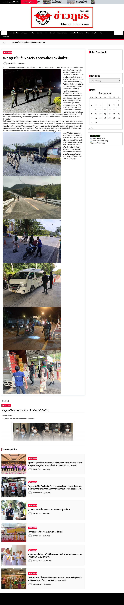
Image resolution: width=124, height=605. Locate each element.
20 (110, 114)
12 (105, 109)
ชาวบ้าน (39, 33)
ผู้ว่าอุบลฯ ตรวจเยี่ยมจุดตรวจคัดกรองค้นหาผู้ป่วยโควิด (49, 509)
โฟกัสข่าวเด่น (7, 52)
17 (96, 114)
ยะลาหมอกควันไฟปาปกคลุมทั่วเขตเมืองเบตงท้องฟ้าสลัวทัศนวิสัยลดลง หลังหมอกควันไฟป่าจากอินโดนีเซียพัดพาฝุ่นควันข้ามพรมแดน (61, 2)
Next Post (5, 401)
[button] (116, 33)
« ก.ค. (91, 128)
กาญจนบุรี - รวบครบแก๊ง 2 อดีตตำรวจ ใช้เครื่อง (25, 410)
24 (96, 118)
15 (118, 109)
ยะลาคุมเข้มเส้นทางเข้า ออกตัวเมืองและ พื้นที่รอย (36, 58)
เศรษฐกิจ (94, 33)
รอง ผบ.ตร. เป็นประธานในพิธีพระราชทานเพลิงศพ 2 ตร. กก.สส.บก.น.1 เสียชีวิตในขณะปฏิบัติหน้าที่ (55, 555)
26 (105, 118)
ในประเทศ (6, 37)
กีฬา (46, 33)
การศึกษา (24, 33)
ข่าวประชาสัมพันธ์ (13, 33)
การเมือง (32, 33)
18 (100, 114)
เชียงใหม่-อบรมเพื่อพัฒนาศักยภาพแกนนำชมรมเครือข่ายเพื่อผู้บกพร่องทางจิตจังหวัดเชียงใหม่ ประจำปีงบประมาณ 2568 (55, 578)
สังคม (87, 33)
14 (114, 109)
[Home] (4, 33)
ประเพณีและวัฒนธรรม (76, 33)
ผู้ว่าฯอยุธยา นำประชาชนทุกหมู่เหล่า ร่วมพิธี (45, 532)
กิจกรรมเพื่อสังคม (62, 33)
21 (114, 114)
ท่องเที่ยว (52, 33)
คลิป (101, 33)
